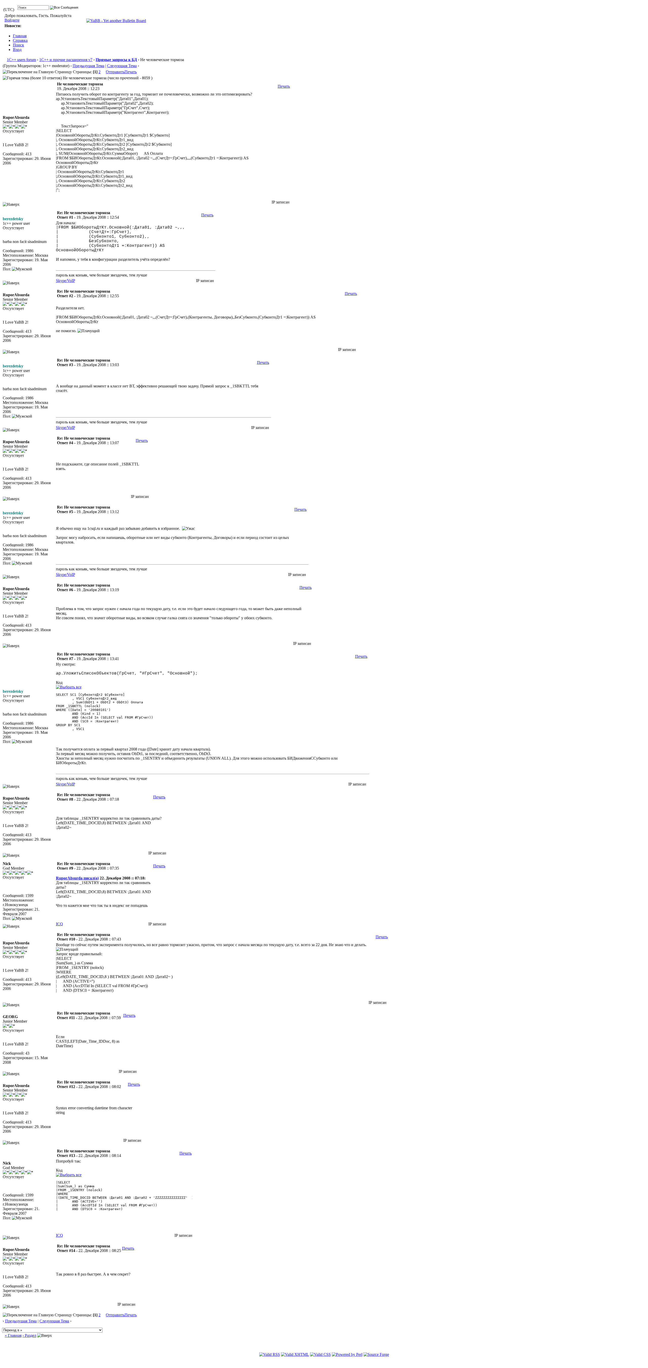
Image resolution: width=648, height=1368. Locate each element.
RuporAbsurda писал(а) (77, 878)
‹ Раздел (29, 1335)
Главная (20, 36)
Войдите (12, 20)
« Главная (13, 1335)
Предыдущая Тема (88, 66)
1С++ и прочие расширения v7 (65, 60)
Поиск (18, 45)
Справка (20, 40)
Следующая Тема (122, 66)
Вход (17, 49)
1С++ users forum (21, 60)
